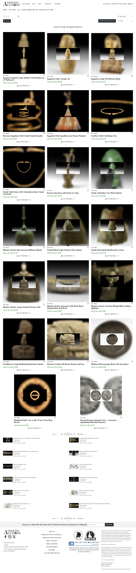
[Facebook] (5, 536)
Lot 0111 (49, 190)
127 (74, 434)
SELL (40, 4)
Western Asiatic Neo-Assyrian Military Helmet (22, 250)
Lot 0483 (50, 361)
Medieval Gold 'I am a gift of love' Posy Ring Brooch (33, 421)
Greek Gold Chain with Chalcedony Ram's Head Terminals (23, 193)
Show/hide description (107, 20)
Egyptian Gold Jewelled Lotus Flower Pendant (66, 136)
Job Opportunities (51, 547)
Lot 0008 (94, 76)
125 (68, 434)
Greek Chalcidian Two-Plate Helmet (106, 193)
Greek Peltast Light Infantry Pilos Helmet (64, 250)
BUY (34, 4)
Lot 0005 (50, 76)
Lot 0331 (50, 303)
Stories (58, 4)
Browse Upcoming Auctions (107, 562)
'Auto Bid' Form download (52, 553)
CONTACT (48, 4)
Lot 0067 (6, 189)
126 (71, 434)
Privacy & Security (51, 540)
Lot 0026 (6, 133)
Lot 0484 (94, 361)
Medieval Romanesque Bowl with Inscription (110, 364)
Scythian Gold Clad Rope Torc (104, 136)
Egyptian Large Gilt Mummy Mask (105, 79)
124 (65, 434)
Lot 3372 (83, 417)
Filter (8, 21)
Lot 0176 (94, 190)
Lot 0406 (6, 361)
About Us (52, 531)
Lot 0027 (50, 133)
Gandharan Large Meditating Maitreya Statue (23, 364)
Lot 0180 (94, 247)
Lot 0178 (6, 247)
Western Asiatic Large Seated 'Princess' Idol (21, 307)
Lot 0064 (94, 133)
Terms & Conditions (52, 544)
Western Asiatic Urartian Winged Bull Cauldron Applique (111, 307)
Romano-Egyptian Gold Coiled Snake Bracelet (22, 136)
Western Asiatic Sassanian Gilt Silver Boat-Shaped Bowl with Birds (65, 307)
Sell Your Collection (105, 566)
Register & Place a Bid (106, 564)
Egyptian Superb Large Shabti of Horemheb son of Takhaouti (23, 79)
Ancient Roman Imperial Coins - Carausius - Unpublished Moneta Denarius (99, 421)
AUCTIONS (26, 4)
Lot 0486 (17, 417)
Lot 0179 (50, 247)
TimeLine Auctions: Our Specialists (52, 534)
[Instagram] (9, 536)
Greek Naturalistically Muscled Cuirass (107, 250)
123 (61, 434)
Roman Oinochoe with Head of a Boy (63, 193)
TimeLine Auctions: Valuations (52, 537)
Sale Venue (51, 550)
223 (79, 434)
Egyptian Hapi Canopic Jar (58, 79)
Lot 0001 (6, 75)
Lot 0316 (6, 304)
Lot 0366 (94, 303)
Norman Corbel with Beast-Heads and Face (65, 364)
